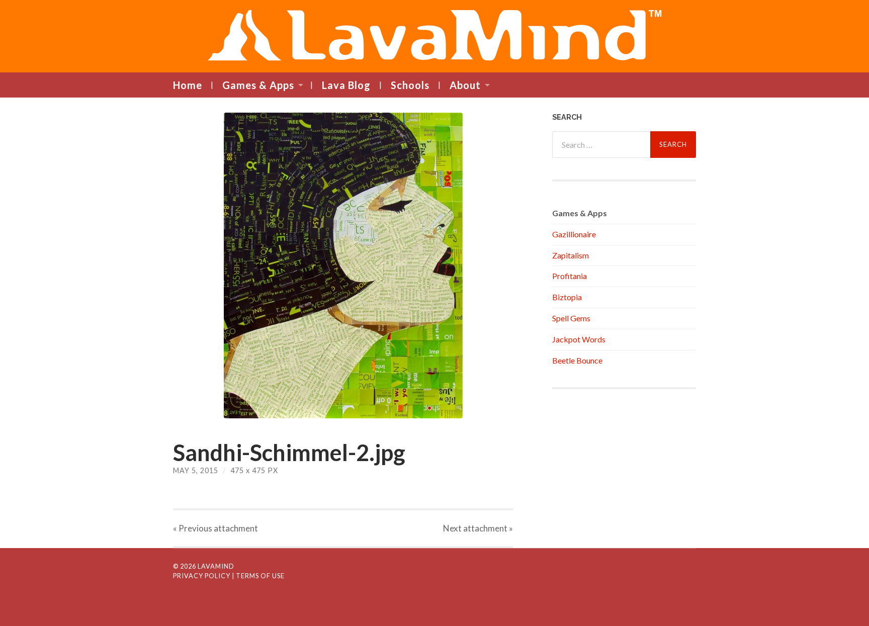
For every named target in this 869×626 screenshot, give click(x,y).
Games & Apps (258, 85)
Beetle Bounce (577, 360)
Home (187, 85)
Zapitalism (570, 255)
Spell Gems (571, 318)
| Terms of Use (258, 576)
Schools (410, 85)
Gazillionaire (574, 234)
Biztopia (567, 297)
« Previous (215, 528)
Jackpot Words (578, 339)
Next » (478, 528)
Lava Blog (346, 85)
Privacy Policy (201, 576)
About (465, 85)
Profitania (569, 276)
